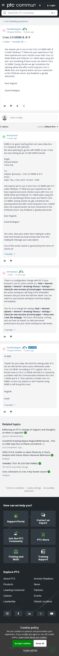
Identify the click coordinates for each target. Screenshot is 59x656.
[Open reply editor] (29, 117)
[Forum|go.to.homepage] (19, 5)
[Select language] (40, 5)
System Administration (12, 436)
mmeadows (12, 271)
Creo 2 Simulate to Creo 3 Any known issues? (24, 471)
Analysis (6, 458)
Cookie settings (34, 488)
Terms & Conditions (15, 488)
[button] (3, 6)
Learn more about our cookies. (32, 637)
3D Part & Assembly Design (15, 467)
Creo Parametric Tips (12, 447)
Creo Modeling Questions (16, 21)
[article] (29, 198)
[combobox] (29, 13)
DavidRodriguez (14, 29)
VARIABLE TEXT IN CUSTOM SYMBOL (20, 463)
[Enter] (4, 13)
